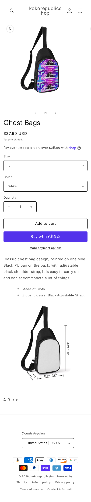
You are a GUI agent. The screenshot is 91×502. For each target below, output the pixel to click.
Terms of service (31, 489)
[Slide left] (35, 113)
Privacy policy (65, 482)
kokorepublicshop (43, 476)
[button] (12, 11)
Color (8, 177)
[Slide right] (56, 113)
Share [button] (13, 399)
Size (7, 156)
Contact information (61, 489)
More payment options (46, 248)
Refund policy (41, 482)
